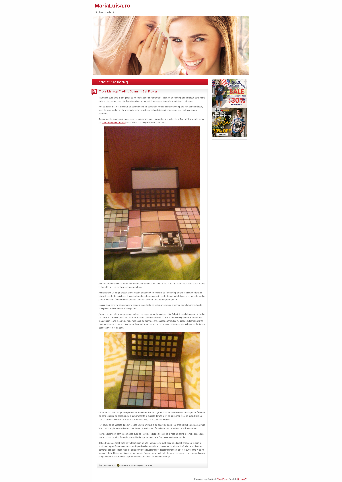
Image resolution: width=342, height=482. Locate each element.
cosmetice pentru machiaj (114, 122)
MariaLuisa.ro (112, 6)
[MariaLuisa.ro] (171, 45)
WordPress (222, 479)
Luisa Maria (125, 465)
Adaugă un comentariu (144, 465)
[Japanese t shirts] (229, 122)
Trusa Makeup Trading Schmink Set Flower (128, 91)
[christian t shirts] (229, 93)
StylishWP (242, 479)
